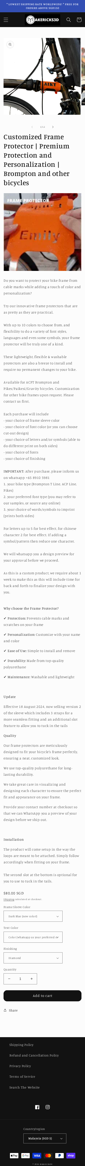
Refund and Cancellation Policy (34, 1055)
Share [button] (13, 1010)
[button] (6, 20)
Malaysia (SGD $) (40, 1138)
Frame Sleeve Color (17, 907)
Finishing (10, 948)
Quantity (10, 969)
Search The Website (24, 1087)
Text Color (11, 928)
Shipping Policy (21, 1045)
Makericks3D (46, 1164)
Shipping (9, 899)
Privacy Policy (20, 1066)
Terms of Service (22, 1076)
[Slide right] (53, 127)
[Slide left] (32, 127)
